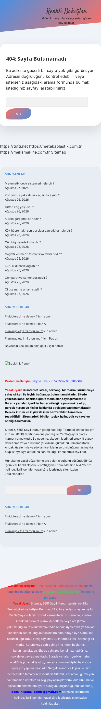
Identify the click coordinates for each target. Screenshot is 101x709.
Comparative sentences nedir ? (26, 277)
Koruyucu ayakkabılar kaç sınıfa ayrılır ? (32, 195)
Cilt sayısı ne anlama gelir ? (23, 289)
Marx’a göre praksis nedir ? (23, 219)
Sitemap (58, 152)
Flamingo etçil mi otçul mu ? (24, 331)
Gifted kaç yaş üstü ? (19, 207)
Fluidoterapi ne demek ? (21, 316)
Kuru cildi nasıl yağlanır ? (22, 266)
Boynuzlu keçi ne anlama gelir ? (26, 346)
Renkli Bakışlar (66, 11)
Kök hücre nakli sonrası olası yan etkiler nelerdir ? (38, 230)
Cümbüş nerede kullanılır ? (23, 242)
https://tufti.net (14, 146)
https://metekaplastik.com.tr (55, 146)
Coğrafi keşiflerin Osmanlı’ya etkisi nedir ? (33, 254)
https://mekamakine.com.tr (25, 152)
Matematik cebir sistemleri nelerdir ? (29, 183)
